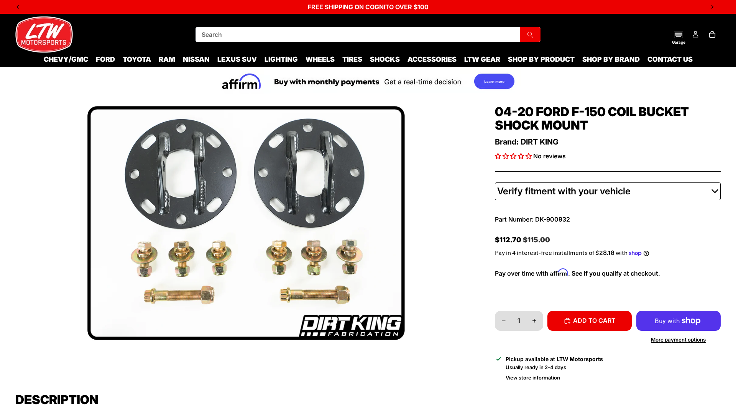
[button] (678, 37)
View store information (533, 378)
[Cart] (712, 34)
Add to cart (594, 320)
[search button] (530, 34)
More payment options (678, 340)
